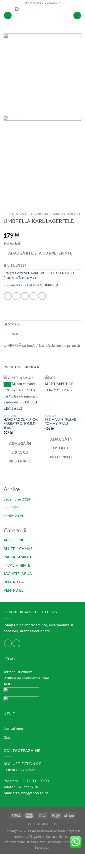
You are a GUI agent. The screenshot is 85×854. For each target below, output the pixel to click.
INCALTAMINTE (17, 565)
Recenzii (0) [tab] (13, 334)
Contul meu (13, 728)
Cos (7, 738)
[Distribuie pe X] (25, 296)
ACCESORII (13, 540)
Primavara (10, 277)
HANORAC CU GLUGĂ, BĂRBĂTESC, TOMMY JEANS (21, 424)
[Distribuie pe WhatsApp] (8, 296)
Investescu (42, 847)
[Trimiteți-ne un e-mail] (8, 643)
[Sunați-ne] (16, 643)
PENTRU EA (14, 582)
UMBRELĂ (51, 285)
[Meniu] (8, 16)
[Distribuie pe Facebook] (16, 296)
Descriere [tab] (12, 324)
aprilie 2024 (13, 516)
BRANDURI (39, 214)
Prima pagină (15, 214)
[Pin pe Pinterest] (42, 296)
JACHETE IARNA (18, 574)
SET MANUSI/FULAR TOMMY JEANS (60, 422)
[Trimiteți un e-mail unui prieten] (33, 296)
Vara (33, 277)
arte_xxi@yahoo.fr (51, 3)
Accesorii (23, 273)
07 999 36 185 (33, 3)
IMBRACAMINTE (18, 557)
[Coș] (77, 16)
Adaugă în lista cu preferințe (40, 253)
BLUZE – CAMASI (19, 549)
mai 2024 (11, 508)
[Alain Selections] (42, 15)
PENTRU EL (66, 273)
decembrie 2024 (17, 499)
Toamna (23, 277)
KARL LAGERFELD (66, 214)
